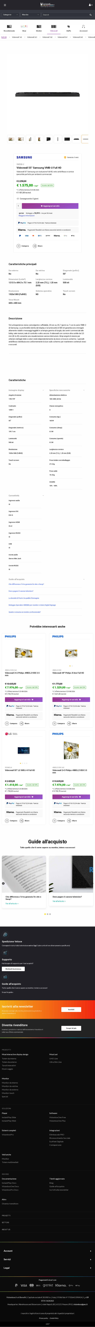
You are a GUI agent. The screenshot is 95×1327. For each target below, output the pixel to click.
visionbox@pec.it (80, 1304)
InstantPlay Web (9, 1121)
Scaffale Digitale (56, 1141)
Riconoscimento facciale (59, 1138)
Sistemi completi (9, 1130)
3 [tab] (50, 914)
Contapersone (55, 1145)
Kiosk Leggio (7, 1069)
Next (92, 883)
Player (4, 1113)
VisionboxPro (8, 1134)
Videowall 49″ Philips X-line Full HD (68, 673)
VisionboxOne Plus (57, 1121)
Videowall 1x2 (17, 37)
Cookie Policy (54, 1318)
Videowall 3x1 (63, 37)
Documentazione (9, 1178)
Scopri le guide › (7, 992)
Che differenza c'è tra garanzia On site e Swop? (26, 584)
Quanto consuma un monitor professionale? (25, 612)
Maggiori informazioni (27, 216)
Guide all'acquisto (56, 1186)
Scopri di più (71, 1028)
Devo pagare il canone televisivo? (21, 591)
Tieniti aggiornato (57, 1178)
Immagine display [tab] (16, 390)
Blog (51, 1183)
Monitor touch (8, 1093)
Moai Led (53, 1054)
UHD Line (53, 1058)
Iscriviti (71, 1009)
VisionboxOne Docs (10, 1186)
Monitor (5, 1078)
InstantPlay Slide (9, 1117)
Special (5, 1096)
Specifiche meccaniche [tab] (59, 390)
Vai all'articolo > (12, 903)
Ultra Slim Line (55, 1062)
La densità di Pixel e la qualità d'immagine (24, 598)
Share (40, 246)
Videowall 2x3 (78, 37)
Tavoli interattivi (9, 1065)
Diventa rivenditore (10, 1203)
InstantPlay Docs (9, 1183)
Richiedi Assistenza (13, 969)
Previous (3, 883)
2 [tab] (47, 914)
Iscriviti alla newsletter (59, 1190)
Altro (4, 1199)
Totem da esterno (9, 1062)
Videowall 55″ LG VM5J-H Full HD (20, 770)
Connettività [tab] (14, 496)
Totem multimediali (10, 1162)
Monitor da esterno (10, 1089)
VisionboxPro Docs (10, 1190)
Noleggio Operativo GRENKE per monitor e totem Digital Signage (32, 605)
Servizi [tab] (7, 1259)
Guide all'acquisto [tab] (16, 579)
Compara (25, 246)
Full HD (4, 37)
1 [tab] (45, 914)
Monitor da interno (10, 1082)
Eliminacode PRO (56, 1134)
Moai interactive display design (15, 1054)
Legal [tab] (7, 1267)
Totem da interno (9, 1058)
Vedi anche (6, 1154)
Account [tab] (8, 1250)
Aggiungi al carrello (51, 206)
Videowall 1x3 (47, 37)
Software (53, 1113)
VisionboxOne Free (57, 1117)
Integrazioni (54, 1130)
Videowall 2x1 (32, 37)
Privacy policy (43, 1318)
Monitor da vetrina (10, 1086)
